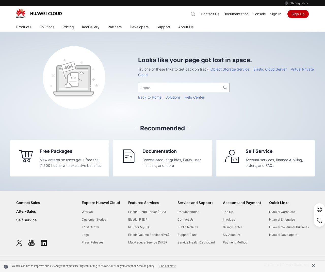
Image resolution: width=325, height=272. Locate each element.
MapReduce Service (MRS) (147, 242)
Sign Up (298, 14)
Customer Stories (94, 219)
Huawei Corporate (282, 212)
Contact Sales (28, 202)
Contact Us (210, 14)
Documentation (236, 14)
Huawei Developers (283, 235)
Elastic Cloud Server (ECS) (147, 212)
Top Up (228, 212)
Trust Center (90, 227)
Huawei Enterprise (282, 219)
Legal (86, 235)
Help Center (194, 97)
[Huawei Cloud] (39, 13)
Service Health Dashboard (196, 242)
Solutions (173, 97)
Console (259, 14)
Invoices (229, 219)
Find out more (167, 266)
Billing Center (232, 227)
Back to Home (149, 97)
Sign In (275, 14)
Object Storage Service (229, 69)
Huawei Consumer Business (289, 227)
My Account (231, 235)
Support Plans (187, 235)
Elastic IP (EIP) (138, 219)
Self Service (26, 220)
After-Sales (26, 211)
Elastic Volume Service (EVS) (148, 235)
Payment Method (235, 242)
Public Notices (187, 227)
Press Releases (92, 242)
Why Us (87, 212)
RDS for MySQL (139, 227)
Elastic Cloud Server (270, 69)
